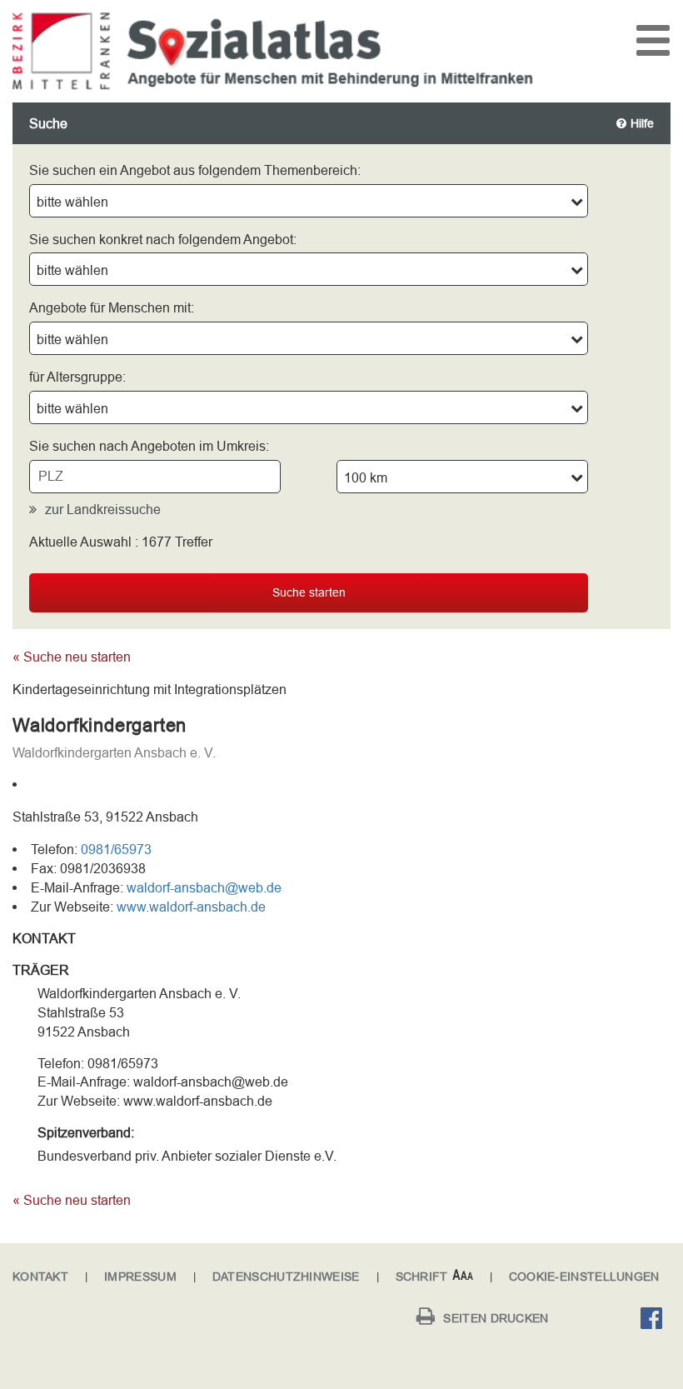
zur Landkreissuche (103, 509)
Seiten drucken (495, 1318)
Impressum (140, 1276)
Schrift (422, 1276)
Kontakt (40, 1276)
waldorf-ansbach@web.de (204, 887)
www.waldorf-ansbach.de (191, 906)
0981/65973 (116, 849)
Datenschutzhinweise (286, 1276)
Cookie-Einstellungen (584, 1276)
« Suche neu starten (71, 656)
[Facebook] (656, 1321)
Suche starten (309, 592)
